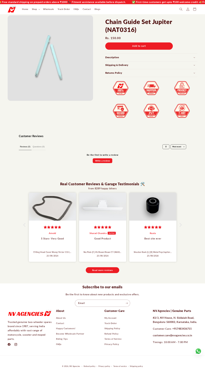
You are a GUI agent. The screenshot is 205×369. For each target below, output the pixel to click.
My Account (110, 318)
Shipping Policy (112, 328)
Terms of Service (113, 339)
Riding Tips (62, 339)
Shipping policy (136, 366)
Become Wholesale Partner (70, 333)
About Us (61, 318)
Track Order (110, 323)
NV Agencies (74, 366)
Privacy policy (104, 366)
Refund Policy (111, 333)
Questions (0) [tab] (39, 146)
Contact (60, 323)
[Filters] (165, 146)
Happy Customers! (65, 328)
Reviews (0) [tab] (25, 146)
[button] (35, 9)
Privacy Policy (111, 344)
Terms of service (120, 366)
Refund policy (89, 366)
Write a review (102, 160)
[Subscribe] (126, 303)
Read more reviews (102, 270)
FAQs (58, 344)
